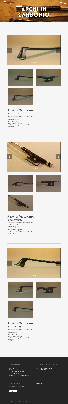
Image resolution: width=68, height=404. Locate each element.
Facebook (39, 383)
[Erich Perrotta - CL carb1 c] (20, 203)
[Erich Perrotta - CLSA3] (20, 290)
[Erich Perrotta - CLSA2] (48, 290)
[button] (13, 391)
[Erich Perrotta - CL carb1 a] (20, 183)
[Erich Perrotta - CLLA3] (20, 96)
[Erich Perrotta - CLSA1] (20, 309)
